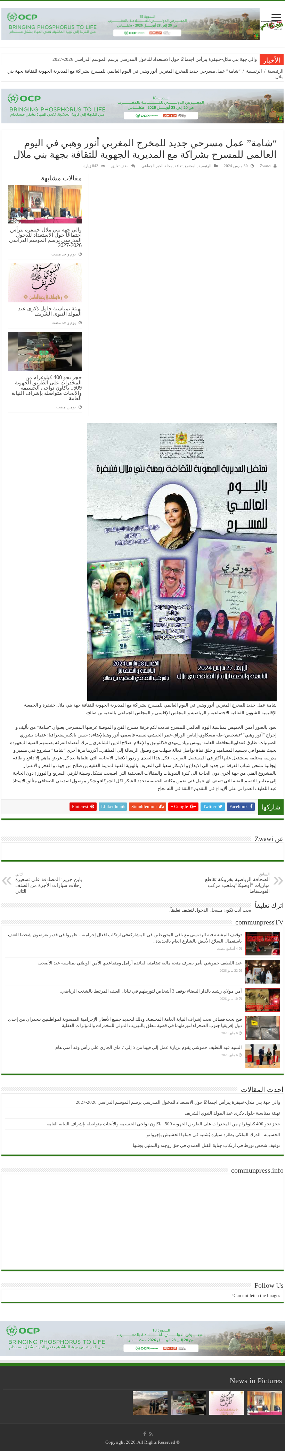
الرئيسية (276, 71)
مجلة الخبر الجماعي (156, 166)
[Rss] (150, 1434)
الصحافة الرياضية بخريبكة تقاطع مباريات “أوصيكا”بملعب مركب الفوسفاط (237, 883)
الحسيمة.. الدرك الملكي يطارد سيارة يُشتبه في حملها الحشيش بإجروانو (213, 1134)
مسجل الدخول (208, 910)
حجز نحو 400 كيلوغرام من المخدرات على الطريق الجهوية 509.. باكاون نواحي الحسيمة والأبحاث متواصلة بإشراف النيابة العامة (46, 387)
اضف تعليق (120, 166)
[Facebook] (144, 1434)
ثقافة (178, 166)
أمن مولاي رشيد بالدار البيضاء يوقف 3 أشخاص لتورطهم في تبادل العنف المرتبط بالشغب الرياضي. (151, 991)
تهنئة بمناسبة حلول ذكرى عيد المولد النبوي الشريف (50, 311)
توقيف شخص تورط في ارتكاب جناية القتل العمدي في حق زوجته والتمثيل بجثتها (206, 1145)
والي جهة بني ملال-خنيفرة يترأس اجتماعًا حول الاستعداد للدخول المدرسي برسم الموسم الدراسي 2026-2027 (154, 59)
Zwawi (265, 166)
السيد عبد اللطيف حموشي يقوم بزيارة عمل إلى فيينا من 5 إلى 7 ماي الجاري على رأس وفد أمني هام (148, 1047)
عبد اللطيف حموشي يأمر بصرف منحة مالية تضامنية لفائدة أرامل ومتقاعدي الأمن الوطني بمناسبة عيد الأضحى (140, 962)
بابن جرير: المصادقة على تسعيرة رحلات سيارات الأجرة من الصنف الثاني (48, 883)
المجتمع (190, 166)
